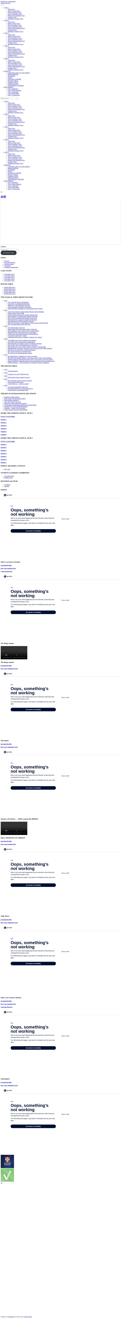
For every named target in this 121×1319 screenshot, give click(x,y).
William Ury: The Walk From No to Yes (19, 305)
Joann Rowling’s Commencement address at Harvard (22, 316)
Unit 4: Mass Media (13, 93)
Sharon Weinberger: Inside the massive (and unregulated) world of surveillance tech (31, 361)
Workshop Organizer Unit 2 (15, 31)
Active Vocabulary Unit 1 (15, 14)
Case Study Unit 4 (9, 279)
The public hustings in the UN (16, 327)
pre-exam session (9, 264)
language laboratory (9, 262)
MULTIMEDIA (8, 87)
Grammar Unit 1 (12, 17)
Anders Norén (28, 1316)
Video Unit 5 (11, 60)
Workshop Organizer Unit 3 (15, 44)
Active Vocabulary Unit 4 (15, 52)
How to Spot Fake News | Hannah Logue (19, 351)
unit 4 (5, 339)
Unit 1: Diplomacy (13, 89)
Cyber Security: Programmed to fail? (18, 390)
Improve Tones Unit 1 (14, 11)
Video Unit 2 (11, 22)
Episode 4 (4, 428)
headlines (3, 246)
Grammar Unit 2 (12, 30)
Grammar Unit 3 (12, 42)
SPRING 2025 (8, 477)
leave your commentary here (9, 747)
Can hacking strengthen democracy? (18, 387)
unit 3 (5, 326)
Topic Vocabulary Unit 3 (15, 38)
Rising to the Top (5, 3)
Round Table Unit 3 (9, 290)
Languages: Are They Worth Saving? (18, 374)
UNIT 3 (6, 33)
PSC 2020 (7, 469)
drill (3, 196)
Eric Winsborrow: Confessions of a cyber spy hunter (22, 356)
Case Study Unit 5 (9, 280)
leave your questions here (8, 568)
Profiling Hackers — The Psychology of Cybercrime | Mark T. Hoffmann (28, 362)
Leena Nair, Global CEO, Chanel (17, 335)
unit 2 (5, 310)
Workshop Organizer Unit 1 (15, 19)
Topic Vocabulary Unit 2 (15, 25)
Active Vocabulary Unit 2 (15, 26)
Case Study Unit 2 (9, 276)
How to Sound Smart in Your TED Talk (19, 324)
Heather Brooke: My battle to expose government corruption (25, 343)
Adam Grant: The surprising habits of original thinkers (23, 334)
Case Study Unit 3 (9, 277)
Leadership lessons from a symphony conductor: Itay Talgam (25, 337)
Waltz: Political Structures (11, 400)
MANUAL (7, 71)
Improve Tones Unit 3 (14, 36)
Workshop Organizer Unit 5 (15, 69)
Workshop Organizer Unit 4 (15, 57)
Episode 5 (4, 431)
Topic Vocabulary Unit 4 (15, 50)
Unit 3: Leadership (13, 92)
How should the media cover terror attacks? (20, 380)
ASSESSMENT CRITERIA (16, 85)
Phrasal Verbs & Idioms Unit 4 (16, 54)
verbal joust (7, 265)
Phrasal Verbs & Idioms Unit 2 (16, 28)
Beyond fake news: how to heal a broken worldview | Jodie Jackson (27, 347)
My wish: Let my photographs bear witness (20, 353)
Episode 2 (4, 422)
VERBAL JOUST (13, 82)
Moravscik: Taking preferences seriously (15, 403)
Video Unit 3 (11, 34)
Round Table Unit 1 (9, 287)
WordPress (11, 1316)
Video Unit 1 (11, 9)
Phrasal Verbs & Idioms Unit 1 (16, 15)
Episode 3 (4, 425)
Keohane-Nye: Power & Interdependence (15, 406)
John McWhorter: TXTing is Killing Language (21, 321)
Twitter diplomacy (13, 371)
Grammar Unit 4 (12, 55)
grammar (6, 486)
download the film (6, 565)
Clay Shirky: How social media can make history (21, 342)
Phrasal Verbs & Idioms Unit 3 (16, 41)
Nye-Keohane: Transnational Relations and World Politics (20, 405)
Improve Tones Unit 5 (14, 61)
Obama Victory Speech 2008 (16, 313)
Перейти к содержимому (8, 1)
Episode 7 (4, 462)
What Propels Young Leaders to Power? (19, 377)
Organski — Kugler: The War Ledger (14, 408)
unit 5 (5, 354)
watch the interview (6, 1007)
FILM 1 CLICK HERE (8, 416)
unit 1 (5, 300)
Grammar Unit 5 (12, 68)
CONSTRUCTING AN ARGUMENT (19, 73)
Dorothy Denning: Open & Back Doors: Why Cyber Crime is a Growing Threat (30, 359)
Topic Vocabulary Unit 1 (15, 12)
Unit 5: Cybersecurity (14, 95)
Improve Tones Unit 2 (14, 23)
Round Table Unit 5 (9, 293)
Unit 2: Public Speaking (14, 90)
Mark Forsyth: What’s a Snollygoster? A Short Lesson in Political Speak (28, 323)
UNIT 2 (6, 20)
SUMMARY (11, 76)
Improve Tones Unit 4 (14, 49)
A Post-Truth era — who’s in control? (18, 384)
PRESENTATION (13, 84)
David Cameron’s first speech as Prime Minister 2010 (23, 315)
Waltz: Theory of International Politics (15, 398)
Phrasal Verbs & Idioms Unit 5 (16, 66)
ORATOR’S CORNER (14, 79)
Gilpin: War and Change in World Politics (16, 410)
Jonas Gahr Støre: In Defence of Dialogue (19, 307)
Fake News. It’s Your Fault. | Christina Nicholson (21, 350)
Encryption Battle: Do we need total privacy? (20, 388)
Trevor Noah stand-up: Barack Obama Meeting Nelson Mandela (26, 312)
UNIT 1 (6, 7)
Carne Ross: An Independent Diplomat (18, 304)
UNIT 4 (6, 46)
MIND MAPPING (13, 74)
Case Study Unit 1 (9, 274)
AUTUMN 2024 (9, 476)
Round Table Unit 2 (9, 289)
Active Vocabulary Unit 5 (15, 65)
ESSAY (10, 77)
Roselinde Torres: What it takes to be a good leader (22, 332)
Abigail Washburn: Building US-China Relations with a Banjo (25, 308)
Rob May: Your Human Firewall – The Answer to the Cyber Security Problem (30, 358)
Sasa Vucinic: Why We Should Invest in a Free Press (22, 345)
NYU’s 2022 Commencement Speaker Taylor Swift (22, 318)
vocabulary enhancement (11, 267)
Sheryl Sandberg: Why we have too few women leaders (23, 331)
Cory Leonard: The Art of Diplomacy (18, 302)
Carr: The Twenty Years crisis (12, 402)
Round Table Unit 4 (9, 292)
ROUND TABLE (13, 81)
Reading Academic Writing (11, 397)
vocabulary (7, 484)
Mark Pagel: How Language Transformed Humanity (22, 319)
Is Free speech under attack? (16, 382)
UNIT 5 (6, 58)
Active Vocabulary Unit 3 (15, 39)
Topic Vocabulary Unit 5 (15, 63)
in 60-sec (6, 261)
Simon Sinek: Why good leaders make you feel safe (22, 329)
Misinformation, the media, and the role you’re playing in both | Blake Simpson (30, 348)
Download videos (8, 253)
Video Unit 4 (11, 47)
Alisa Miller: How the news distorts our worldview (22, 340)
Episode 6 (4, 434)
